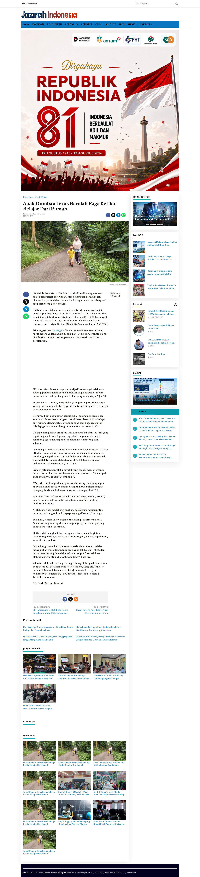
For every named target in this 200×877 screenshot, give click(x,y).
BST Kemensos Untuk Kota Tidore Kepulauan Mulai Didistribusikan (50, 609)
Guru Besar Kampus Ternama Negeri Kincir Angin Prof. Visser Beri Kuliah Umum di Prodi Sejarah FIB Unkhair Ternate (109, 822)
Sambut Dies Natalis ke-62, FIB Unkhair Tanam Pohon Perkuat (160, 313)
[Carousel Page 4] (158, 224)
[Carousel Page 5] (161, 224)
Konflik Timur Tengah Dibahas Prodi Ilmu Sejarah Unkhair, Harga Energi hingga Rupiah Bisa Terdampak (109, 793)
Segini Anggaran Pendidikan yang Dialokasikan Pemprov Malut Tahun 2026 (74, 822)
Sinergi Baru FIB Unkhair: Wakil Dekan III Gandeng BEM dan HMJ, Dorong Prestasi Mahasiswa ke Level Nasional (74, 793)
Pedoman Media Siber (114, 873)
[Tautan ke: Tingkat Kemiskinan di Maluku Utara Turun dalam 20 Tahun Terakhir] (139, 290)
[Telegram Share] (118, 215)
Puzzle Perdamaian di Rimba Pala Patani (160, 327)
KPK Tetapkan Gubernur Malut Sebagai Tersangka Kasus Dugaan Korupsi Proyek (157, 447)
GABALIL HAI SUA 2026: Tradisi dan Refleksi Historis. (161, 341)
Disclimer (131, 873)
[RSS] (76, 599)
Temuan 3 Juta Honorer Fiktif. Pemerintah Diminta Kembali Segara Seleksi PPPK (156, 456)
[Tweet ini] (113, 215)
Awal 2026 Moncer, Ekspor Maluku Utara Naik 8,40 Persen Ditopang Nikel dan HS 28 (161, 258)
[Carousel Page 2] (151, 224)
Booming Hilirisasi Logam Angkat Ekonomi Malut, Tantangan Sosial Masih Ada (155, 218)
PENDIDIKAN (28, 216)
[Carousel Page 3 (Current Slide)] (154, 224)
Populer (142, 411)
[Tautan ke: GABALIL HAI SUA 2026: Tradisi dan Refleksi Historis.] (139, 344)
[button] (176, 3)
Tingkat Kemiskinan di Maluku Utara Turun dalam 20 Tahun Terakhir (161, 287)
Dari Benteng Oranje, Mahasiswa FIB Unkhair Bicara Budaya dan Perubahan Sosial (48, 628)
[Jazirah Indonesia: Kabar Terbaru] (49, 14)
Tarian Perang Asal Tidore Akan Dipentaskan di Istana (92, 609)
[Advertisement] (70, 366)
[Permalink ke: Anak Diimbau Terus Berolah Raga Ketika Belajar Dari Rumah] (39, 750)
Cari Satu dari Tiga (156, 354)
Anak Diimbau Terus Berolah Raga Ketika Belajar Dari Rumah (39, 764)
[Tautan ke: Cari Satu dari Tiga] (139, 359)
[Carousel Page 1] (147, 224)
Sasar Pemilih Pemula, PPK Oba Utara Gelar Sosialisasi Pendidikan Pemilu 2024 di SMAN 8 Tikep (157, 420)
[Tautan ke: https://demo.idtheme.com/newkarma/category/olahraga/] (175, 304)
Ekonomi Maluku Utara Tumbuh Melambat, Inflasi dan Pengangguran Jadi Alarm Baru (162, 244)
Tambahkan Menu (29, 4)
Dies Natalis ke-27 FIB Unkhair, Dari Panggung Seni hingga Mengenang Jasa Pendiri (47, 638)
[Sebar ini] (108, 215)
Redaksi (98, 873)
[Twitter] (70, 599)
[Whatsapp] (123, 215)
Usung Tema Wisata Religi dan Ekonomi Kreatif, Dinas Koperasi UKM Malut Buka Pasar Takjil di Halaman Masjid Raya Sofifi (157, 438)
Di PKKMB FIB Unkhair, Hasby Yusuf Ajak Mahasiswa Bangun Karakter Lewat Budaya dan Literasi (100, 638)
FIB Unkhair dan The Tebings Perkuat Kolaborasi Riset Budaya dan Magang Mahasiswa (98, 628)
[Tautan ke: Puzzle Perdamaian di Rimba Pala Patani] (139, 330)
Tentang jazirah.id (84, 873)
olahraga (57, 330)
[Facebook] (65, 599)
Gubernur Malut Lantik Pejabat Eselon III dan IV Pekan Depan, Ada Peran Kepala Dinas (157, 429)
